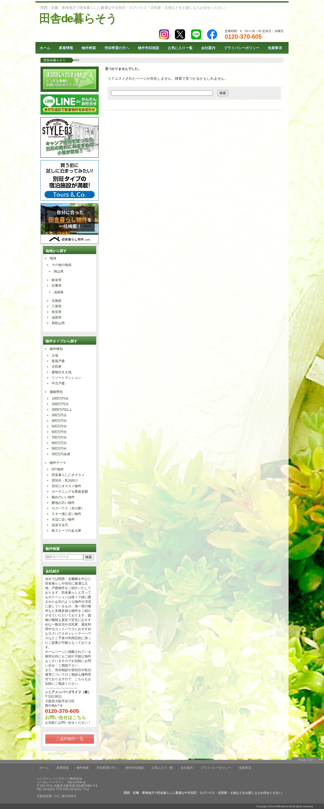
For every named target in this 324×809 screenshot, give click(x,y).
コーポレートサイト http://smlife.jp (61, 782)
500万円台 (59, 426)
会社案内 (208, 48)
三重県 (57, 306)
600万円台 (59, 432)
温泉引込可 (60, 525)
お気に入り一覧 (180, 48)
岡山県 (59, 271)
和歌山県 (58, 323)
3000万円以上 (62, 409)
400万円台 (59, 421)
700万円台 (59, 437)
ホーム (45, 48)
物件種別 (56, 349)
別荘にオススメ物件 (66, 486)
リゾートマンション (66, 378)
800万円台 (59, 443)
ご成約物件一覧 (69, 739)
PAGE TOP (305, 760)
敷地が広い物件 (63, 503)
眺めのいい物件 (63, 497)
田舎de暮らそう (78, 18)
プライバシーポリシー (241, 48)
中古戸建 (58, 383)
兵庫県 (57, 285)
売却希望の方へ (117, 48)
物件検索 (89, 48)
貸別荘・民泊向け (65, 480)
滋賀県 (57, 317)
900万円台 (59, 448)
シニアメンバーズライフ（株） (68, 692)
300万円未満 (61, 454)
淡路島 (59, 292)
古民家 (57, 366)
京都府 (57, 301)
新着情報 (66, 48)
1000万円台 (60, 398)
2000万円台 (60, 404)
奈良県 (57, 312)
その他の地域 (61, 265)
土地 (55, 355)
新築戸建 (58, 361)
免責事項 (275, 48)
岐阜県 (57, 280)
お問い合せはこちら (65, 717)
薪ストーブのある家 (66, 530)
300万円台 (59, 415)
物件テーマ (58, 463)
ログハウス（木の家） (68, 508)
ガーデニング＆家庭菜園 (70, 491)
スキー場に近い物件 (66, 514)
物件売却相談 (148, 48)
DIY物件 (58, 469)
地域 (53, 258)
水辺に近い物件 (63, 519)
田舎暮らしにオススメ (68, 475)
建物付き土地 (61, 372)
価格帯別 (56, 392)
